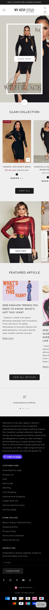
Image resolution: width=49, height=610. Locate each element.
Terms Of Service (11, 540)
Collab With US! (10, 501)
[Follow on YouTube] (23, 580)
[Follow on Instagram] (10, 580)
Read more (8, 338)
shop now (24, 59)
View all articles (24, 377)
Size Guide (8, 483)
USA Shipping (9, 492)
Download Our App (12, 470)
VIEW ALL (24, 191)
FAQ (5, 479)
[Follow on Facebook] (4, 580)
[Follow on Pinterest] (17, 580)
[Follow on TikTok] (30, 580)
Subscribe (13, 571)
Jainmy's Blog (9, 509)
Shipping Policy (10, 527)
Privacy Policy (9, 531)
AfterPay (7, 488)
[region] (24, 399)
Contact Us (8, 474)
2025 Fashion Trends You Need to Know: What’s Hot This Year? (20, 309)
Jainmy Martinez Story (14, 505)
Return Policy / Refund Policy (17, 522)
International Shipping (14, 496)
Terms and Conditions (13, 535)
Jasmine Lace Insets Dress (17, 167)
